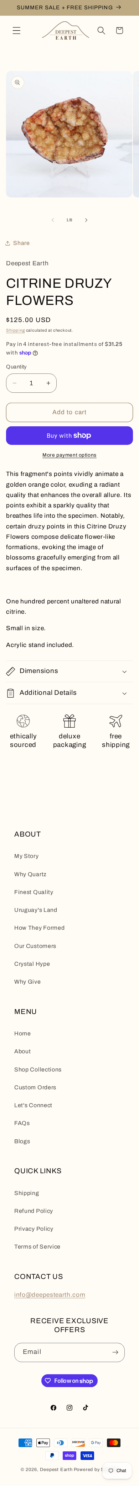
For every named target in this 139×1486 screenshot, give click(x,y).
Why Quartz (30, 874)
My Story (26, 856)
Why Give (27, 982)
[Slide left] (53, 220)
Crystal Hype (32, 964)
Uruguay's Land (35, 910)
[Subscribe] (115, 1352)
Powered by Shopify (96, 1469)
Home (22, 1033)
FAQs (22, 1123)
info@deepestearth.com (50, 1294)
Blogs (22, 1141)
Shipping (15, 330)
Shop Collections (38, 1069)
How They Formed (39, 928)
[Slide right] (86, 220)
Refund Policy (33, 1211)
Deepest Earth (56, 1469)
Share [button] (21, 243)
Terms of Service (37, 1247)
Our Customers (35, 946)
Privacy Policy (33, 1229)
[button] (16, 30)
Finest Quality (33, 892)
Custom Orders (35, 1087)
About (22, 1051)
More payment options (69, 455)
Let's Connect (33, 1105)
